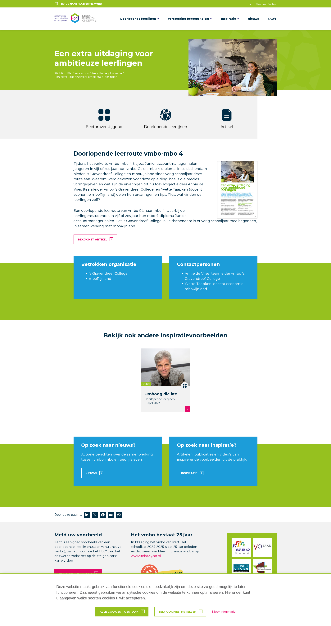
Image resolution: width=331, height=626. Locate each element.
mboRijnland (100, 279)
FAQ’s (272, 18)
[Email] (111, 515)
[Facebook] (103, 515)
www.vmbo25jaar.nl (146, 556)
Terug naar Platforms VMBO (81, 3)
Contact (272, 3)
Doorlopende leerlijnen (138, 18)
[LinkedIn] (87, 515)
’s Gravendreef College (108, 273)
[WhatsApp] (119, 515)
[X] (95, 515)
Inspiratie (228, 18)
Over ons (261, 3)
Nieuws (253, 18)
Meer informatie (224, 611)
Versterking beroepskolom (188, 18)
